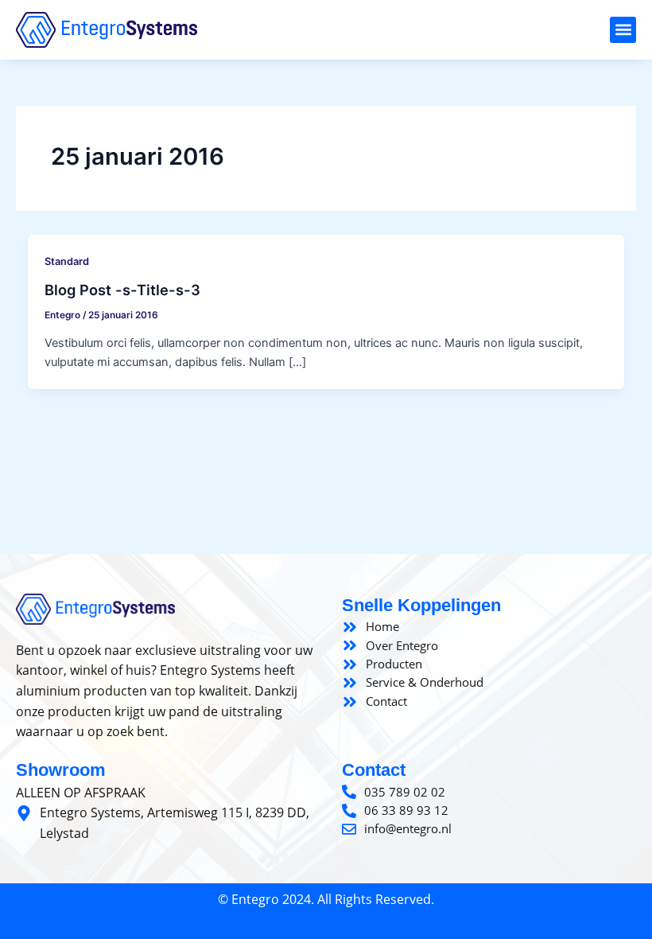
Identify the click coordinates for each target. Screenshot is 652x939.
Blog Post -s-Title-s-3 (122, 289)
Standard (67, 261)
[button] (623, 30)
